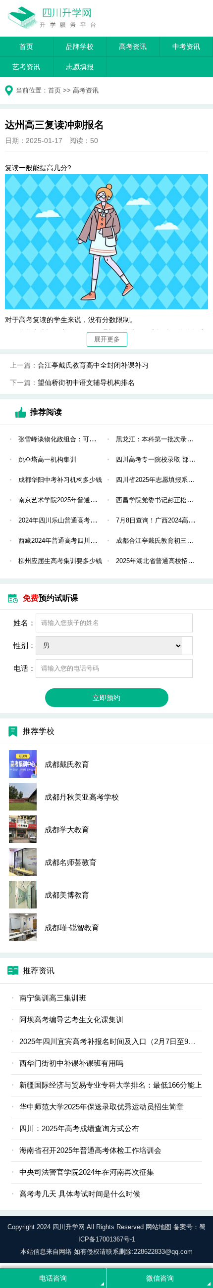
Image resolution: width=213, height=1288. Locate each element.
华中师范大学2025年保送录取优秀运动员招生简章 (101, 1106)
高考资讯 (133, 46)
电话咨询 (53, 1278)
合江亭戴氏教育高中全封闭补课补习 (93, 365)
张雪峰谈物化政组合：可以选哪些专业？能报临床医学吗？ (102, 439)
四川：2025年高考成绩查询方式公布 (79, 1128)
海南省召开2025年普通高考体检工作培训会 (90, 1150)
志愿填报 (80, 67)
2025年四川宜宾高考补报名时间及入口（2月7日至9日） (111, 1041)
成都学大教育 (67, 829)
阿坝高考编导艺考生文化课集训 (71, 1019)
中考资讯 (186, 46)
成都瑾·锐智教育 (72, 927)
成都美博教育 (67, 895)
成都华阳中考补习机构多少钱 (60, 479)
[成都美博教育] (23, 894)
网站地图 (158, 1227)
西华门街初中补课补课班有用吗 (71, 1063)
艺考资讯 (26, 67)
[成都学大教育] (23, 829)
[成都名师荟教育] (23, 862)
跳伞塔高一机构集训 (47, 459)
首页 (26, 46)
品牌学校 (80, 46)
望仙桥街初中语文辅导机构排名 (86, 382)
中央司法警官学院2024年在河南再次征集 (86, 1172)
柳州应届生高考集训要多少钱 (60, 561)
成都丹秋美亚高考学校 (82, 797)
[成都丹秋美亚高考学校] (23, 797)
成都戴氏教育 (67, 764)
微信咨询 (160, 1278)
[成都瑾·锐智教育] (23, 927)
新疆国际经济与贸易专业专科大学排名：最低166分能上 (110, 1085)
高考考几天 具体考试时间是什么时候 (79, 1194)
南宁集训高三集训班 (52, 998)
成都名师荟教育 (71, 862)
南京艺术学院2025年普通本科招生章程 (73, 500)
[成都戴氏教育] (23, 764)
